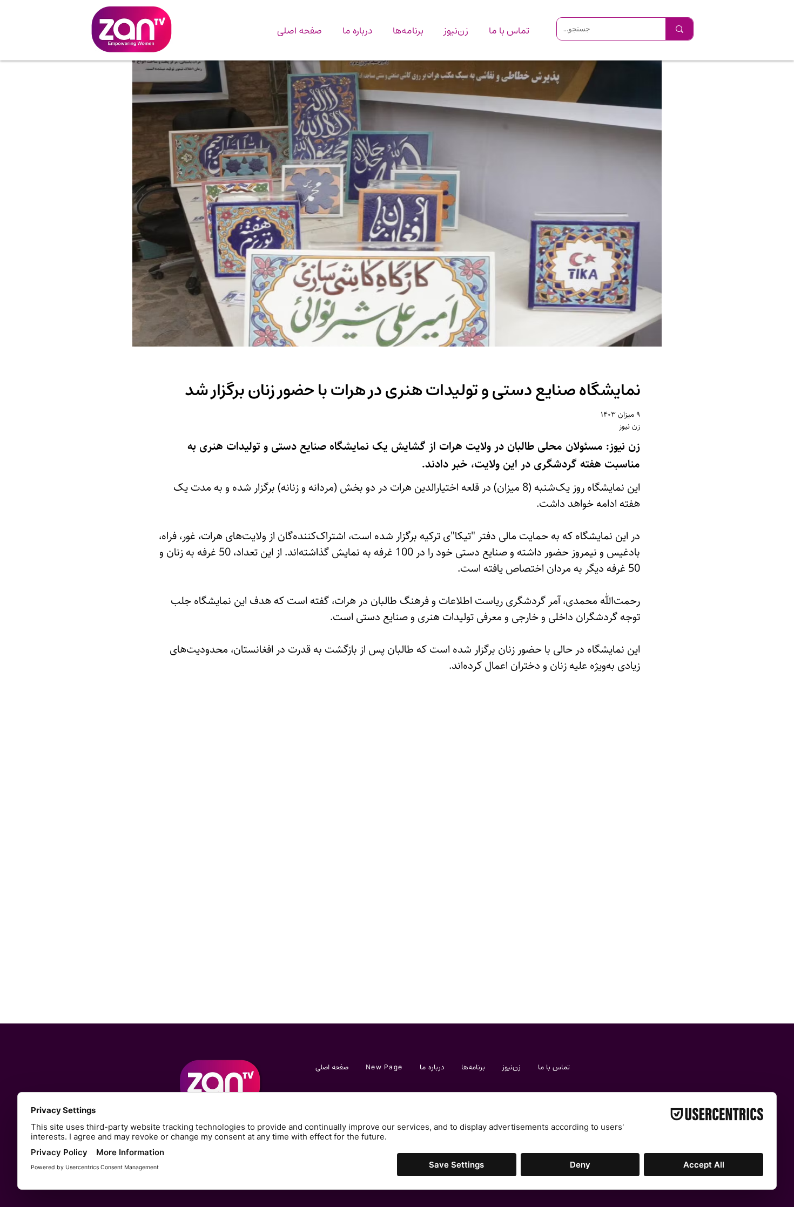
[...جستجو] (679, 29)
